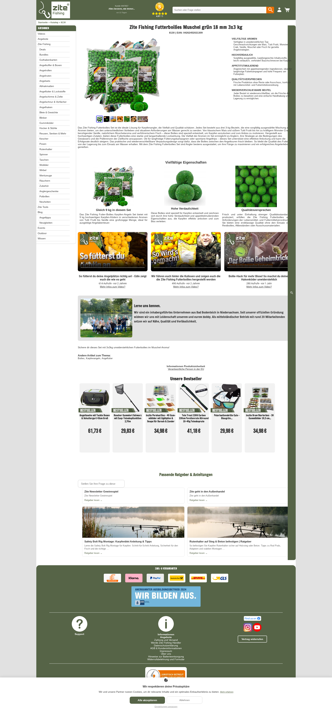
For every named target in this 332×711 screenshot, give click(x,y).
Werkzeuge (45, 175)
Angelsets (44, 81)
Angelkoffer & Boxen (50, 65)
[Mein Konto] (279, 10)
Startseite (43, 22)
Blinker (43, 117)
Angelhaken (45, 107)
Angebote (43, 39)
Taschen (44, 159)
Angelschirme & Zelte (51, 96)
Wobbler (44, 165)
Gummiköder (46, 123)
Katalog (54, 22)
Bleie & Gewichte (48, 112)
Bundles (43, 54)
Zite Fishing (44, 44)
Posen (42, 143)
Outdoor (42, 233)
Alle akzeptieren (147, 700)
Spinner (43, 154)
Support (79, 634)
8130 (63, 22)
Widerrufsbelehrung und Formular (166, 659)
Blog (40, 212)
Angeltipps (45, 217)
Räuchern (44, 180)
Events (41, 228)
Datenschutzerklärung (166, 645)
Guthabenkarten (48, 59)
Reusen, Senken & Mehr (52, 133)
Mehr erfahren (226, 692)
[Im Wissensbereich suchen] (292, 292)
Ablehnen (184, 700)
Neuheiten (45, 201)
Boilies (81, 358)
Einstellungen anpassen (166, 706)
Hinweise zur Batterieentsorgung (166, 656)
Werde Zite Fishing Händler (166, 642)
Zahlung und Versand (166, 640)
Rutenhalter (45, 149)
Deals (42, 49)
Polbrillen (44, 196)
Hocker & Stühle (48, 128)
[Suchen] (270, 10)
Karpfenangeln (93, 358)
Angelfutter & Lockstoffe (52, 91)
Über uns (166, 654)
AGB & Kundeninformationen (166, 648)
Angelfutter (107, 358)
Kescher (43, 138)
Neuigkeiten (45, 222)
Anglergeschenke (48, 191)
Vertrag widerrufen (252, 639)
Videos (41, 33)
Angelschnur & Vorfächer (53, 101)
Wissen (42, 238)
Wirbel (42, 170)
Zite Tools (43, 207)
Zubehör (44, 185)
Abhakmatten (46, 86)
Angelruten (45, 75)
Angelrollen (45, 70)
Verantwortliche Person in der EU (186, 369)
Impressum (166, 651)
